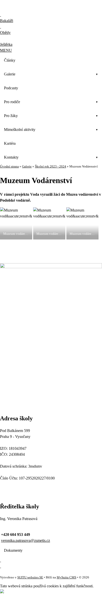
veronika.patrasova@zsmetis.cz (25, 540)
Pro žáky (11, 116)
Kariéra (10, 143)
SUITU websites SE (30, 577)
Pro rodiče (12, 102)
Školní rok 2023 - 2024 (50, 166)
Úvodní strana (9, 166)
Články (9, 60)
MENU (6, 50)
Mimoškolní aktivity (19, 129)
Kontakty (11, 157)
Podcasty (11, 88)
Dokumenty (13, 550)
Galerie (9, 74)
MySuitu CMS (66, 577)
